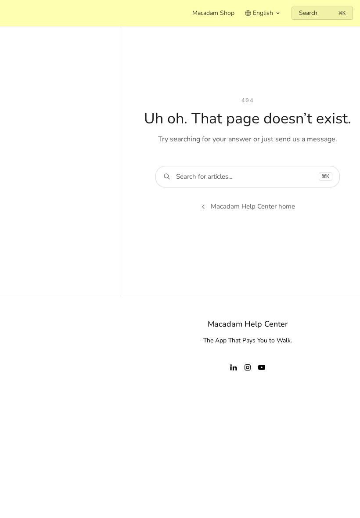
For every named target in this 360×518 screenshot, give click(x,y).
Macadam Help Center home (253, 206)
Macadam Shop (213, 13)
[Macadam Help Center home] (9, 13)
